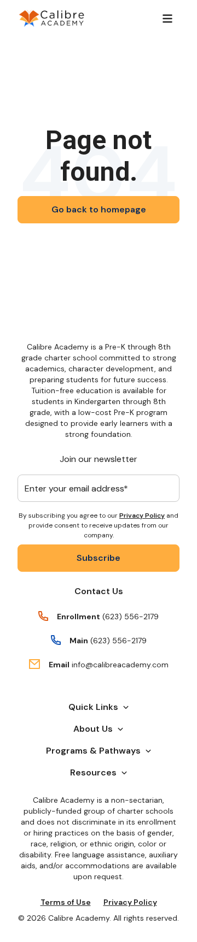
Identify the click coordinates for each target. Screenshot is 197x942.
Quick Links (93, 707)
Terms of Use (65, 902)
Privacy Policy (142, 515)
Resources (93, 772)
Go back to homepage (98, 209)
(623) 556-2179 (130, 616)
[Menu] (167, 19)
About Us (93, 728)
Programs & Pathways (93, 750)
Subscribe (98, 558)
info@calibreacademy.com (120, 665)
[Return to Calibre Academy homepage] (52, 18)
